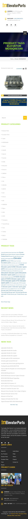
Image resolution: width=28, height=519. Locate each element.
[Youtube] (1, 443)
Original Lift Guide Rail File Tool (9, 399)
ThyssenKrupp (5, 223)
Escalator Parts (5, 134)
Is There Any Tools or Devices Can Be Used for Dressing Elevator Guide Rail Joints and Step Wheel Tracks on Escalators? (13, 327)
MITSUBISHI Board (8, 270)
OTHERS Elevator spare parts (15, 279)
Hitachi (3, 146)
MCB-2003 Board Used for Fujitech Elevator (12, 375)
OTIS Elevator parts (8, 281)
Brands (2, 464)
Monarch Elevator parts (20, 275)
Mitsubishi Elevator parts (10, 273)
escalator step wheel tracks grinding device (12, 363)
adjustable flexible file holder (8, 353)
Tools (3, 227)
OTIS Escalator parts (14, 283)
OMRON (4, 173)
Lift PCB (3, 270)
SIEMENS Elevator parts (5, 288)
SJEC (3, 212)
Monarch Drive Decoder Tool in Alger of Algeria (13, 391)
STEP (3, 216)
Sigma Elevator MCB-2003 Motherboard (11, 401)
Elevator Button (8, 254)
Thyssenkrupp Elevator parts (8, 292)
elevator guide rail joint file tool (9, 361)
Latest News (16, 451)
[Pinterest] (8, 443)
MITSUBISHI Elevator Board (18, 270)
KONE (3, 161)
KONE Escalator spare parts (19, 269)
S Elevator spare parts (19, 287)
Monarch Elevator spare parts (7, 277)
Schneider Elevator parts (10, 284)
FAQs (14, 453)
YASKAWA (4, 239)
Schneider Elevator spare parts (21, 284)
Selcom (4, 196)
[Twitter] (5, 443)
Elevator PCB (9, 261)
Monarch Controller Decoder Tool (10, 388)
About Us (3, 451)
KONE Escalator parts (9, 269)
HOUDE (4, 150)
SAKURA (4, 185)
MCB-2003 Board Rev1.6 (7, 373)
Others (3, 177)
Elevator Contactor (16, 254)
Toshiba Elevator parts (12, 294)
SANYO (4, 189)
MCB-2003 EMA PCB (7, 380)
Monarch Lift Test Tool (7, 396)
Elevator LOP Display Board (7, 258)
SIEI (3, 200)
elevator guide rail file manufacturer (10, 358)
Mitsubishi (4, 165)
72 (21, 68)
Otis (3, 181)
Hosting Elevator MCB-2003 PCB (10, 366)
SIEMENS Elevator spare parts (16, 288)
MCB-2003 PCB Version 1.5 (8, 383)
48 (20, 68)
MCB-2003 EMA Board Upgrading (10, 378)
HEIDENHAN (5, 142)
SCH (3, 192)
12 (17, 68)
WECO (3, 235)
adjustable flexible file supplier (9, 355)
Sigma (3, 208)
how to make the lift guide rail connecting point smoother (13, 369)
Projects (15, 459)
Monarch (4, 169)
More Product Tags (5, 301)
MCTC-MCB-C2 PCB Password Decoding (12, 386)
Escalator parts (6, 263)
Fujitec (3, 138)
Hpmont (4, 154)
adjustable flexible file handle (9, 350)
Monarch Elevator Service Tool (9, 393)
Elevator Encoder (12, 256)
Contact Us (15, 462)
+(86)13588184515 (18, 18)
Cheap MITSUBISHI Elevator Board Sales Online (10, 252)
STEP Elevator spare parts (16, 290)
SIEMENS (4, 204)
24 (18, 68)
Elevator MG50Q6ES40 (20, 59)
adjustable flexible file (7, 348)
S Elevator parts (6, 287)
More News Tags (14, 404)
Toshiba (4, 231)
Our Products (4, 453)
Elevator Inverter (20, 256)
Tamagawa (4, 220)
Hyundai (4, 158)
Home (11, 59)
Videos (14, 456)
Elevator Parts (5, 130)
